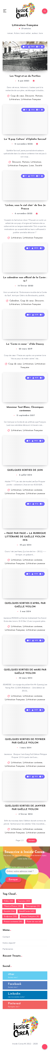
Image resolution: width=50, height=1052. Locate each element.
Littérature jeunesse (35, 494)
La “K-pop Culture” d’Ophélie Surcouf (25, 139)
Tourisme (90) (24, 901)
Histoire (39, 96)
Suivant (32, 840)
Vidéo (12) (8, 901)
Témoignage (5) (33, 906)
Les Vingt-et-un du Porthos (25, 76)
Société (38, 166)
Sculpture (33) (10, 916)
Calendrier (14, 301)
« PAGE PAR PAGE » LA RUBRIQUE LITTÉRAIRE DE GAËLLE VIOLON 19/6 (25, 536)
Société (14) (9, 911)
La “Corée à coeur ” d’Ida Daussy (25, 344)
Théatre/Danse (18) (12, 906)
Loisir (31, 166)
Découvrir (29, 96)
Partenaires (8, 949)
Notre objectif (9, 943)
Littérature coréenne (32, 490)
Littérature (14, 100)
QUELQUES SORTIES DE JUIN (25, 470)
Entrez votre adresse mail (17, 867)
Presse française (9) (30, 916)
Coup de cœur (17, 96)
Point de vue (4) (34, 922)
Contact (6, 937)
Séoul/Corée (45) (26, 911)
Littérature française (31, 100)
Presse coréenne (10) (13, 922)
